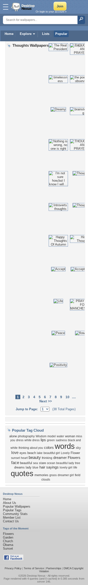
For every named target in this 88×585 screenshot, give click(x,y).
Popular (61, 34)
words (65, 446)
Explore (26, 34)
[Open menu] (5, 7)
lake (40, 453)
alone (13, 436)
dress (19, 440)
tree (77, 463)
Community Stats (15, 514)
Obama (8, 545)
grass (53, 475)
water (60, 436)
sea (35, 463)
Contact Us (11, 521)
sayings (52, 467)
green (51, 440)
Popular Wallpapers (16, 506)
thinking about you (31, 448)
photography (26, 436)
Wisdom (41, 436)
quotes (22, 473)
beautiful (26, 463)
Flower (75, 453)
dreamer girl (66, 475)
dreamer (60, 458)
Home (9, 34)
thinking (47, 458)
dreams (19, 467)
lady (29, 467)
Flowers (74, 458)
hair (42, 467)
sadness (61, 440)
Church (8, 541)
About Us (9, 503)
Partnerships (53, 568)
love (15, 453)
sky (78, 448)
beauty (35, 457)
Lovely (65, 453)
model (51, 436)
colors (49, 448)
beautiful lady (65, 463)
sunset (15, 458)
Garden (8, 537)
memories (41, 475)
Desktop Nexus (36, 575)
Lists (45, 34)
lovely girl (66, 467)
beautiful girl (52, 453)
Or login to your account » (51, 11)
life (75, 467)
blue (35, 467)
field (77, 475)
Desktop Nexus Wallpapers (23, 7)
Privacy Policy (13, 568)
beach (31, 453)
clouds (45, 479)
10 (67, 397)
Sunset (8, 548)
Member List (12, 517)
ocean (51, 463)
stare (42, 463)
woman (70, 436)
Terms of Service (34, 568)
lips (43, 440)
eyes (23, 453)
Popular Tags (12, 510)
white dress (32, 440)
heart (24, 458)
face (15, 462)
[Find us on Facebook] (13, 559)
